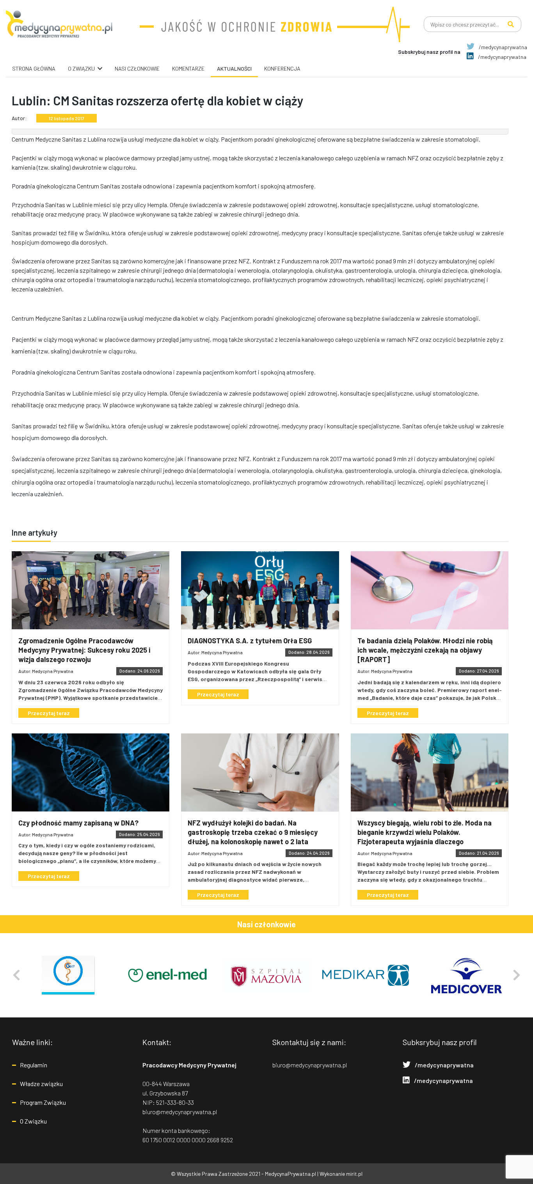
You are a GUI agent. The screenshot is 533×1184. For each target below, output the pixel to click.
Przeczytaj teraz (49, 713)
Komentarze (188, 68)
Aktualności (234, 68)
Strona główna (33, 68)
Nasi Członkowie (137, 68)
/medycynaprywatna (502, 47)
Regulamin (33, 1065)
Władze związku (41, 1083)
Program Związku (43, 1102)
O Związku (33, 1121)
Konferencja (282, 68)
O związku (81, 68)
